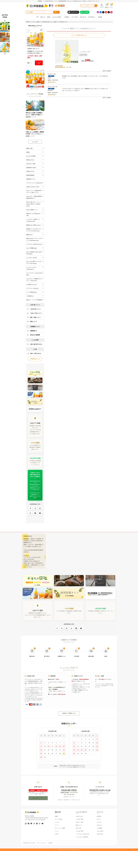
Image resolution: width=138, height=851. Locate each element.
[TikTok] (109, 12)
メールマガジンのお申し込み (82, 834)
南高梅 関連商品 (30, 175)
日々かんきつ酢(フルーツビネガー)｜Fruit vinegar (33, 262)
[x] (34, 824)
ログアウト (99, 822)
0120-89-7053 (69, 790)
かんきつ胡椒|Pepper (31, 248)
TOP (37, 17)
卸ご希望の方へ (92, 17)
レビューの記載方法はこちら (79, 35)
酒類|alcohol (29, 234)
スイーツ (57, 825)
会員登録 (99, 816)
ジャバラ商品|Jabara (31, 292)
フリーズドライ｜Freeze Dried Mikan (34, 274)
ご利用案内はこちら (35, 358)
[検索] (95, 6)
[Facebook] (100, 12)
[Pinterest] (111, 12)
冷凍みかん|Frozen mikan (32, 186)
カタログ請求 (74, 17)
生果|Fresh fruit (30, 171)
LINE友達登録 (85, 12)
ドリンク (57, 822)
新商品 (28, 152)
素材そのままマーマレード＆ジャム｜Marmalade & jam (34, 239)
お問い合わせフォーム (38, 798)
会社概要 (100, 17)
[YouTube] (106, 12)
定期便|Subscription (31, 167)
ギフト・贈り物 (58, 819)
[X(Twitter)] (103, 12)
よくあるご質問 (79, 819)
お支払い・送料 (79, 822)
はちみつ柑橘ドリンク (32, 209)
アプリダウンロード (74, 12)
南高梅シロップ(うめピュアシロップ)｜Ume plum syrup (33, 229)
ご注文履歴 (99, 828)
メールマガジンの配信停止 (82, 837)
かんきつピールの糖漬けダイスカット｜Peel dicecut (34, 279)
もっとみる (35, 142)
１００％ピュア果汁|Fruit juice (34, 244)
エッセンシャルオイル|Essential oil (31, 268)
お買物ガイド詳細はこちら (69, 713)
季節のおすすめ (30, 160)
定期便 (48, 17)
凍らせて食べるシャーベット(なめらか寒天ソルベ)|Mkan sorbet (33, 204)
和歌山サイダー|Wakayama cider (33, 214)
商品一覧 (43, 17)
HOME (27, 21)
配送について (79, 825)
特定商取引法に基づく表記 (29, 842)
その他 (56, 834)
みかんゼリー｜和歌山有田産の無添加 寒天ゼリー (34, 197)
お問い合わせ (83, 17)
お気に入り (99, 825)
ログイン (99, 819)
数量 (28, 63)
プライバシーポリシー (41, 842)
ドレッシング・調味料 (60, 828)
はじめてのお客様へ (57, 17)
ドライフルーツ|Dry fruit (32, 288)
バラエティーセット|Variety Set (34, 183)
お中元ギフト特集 (30, 163)
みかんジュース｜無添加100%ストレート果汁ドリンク (34, 191)
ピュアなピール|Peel (31, 257)
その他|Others (29, 296)
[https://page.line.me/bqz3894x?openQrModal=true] (31, 824)
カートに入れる (38, 62)
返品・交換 (78, 828)
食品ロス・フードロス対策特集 (34, 299)
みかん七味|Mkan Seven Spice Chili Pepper (34, 252)
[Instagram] (98, 12)
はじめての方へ (79, 816)
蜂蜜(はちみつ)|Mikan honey (33, 225)
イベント (57, 831)
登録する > (56, 12)
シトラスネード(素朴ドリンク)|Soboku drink (39, 21)
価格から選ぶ (29, 148)
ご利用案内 (66, 17)
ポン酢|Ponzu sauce (31, 284)
